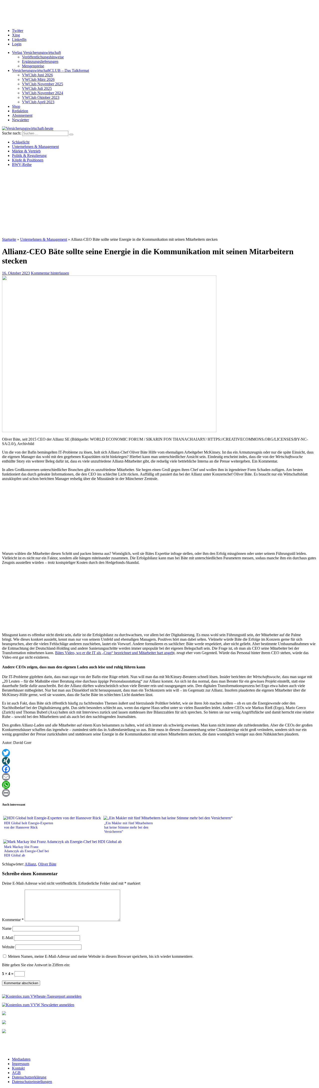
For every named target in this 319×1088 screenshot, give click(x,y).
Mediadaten (21, 1059)
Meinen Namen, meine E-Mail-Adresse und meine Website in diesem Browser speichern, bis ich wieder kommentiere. (100, 956)
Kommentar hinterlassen (50, 273)
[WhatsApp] (159, 785)
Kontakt (18, 1068)
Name (6, 928)
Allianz (30, 864)
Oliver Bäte (47, 864)
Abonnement (22, 115)
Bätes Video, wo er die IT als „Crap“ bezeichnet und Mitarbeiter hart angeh (114, 653)
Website (8, 947)
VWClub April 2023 (38, 102)
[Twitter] (159, 753)
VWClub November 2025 (42, 84)
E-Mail (7, 938)
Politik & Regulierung (29, 155)
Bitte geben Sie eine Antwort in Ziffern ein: (36, 965)
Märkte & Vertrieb (26, 151)
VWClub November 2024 (42, 93)
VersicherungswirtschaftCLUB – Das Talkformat (50, 70)
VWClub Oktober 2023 (40, 97)
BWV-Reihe (22, 164)
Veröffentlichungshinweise (43, 57)
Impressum (20, 1064)
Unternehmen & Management (35, 146)
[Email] (159, 777)
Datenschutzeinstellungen (32, 1082)
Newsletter (20, 120)
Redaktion (20, 111)
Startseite (9, 239)
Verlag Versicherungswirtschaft (36, 52)
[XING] (159, 761)
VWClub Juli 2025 (37, 88)
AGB (16, 1073)
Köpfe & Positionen (27, 160)
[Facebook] (159, 769)
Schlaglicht (20, 142)
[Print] (159, 793)
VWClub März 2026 (38, 79)
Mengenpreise (33, 66)
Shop (16, 106)
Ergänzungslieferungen (40, 61)
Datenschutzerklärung (29, 1077)
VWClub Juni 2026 (37, 75)
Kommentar (13, 920)
